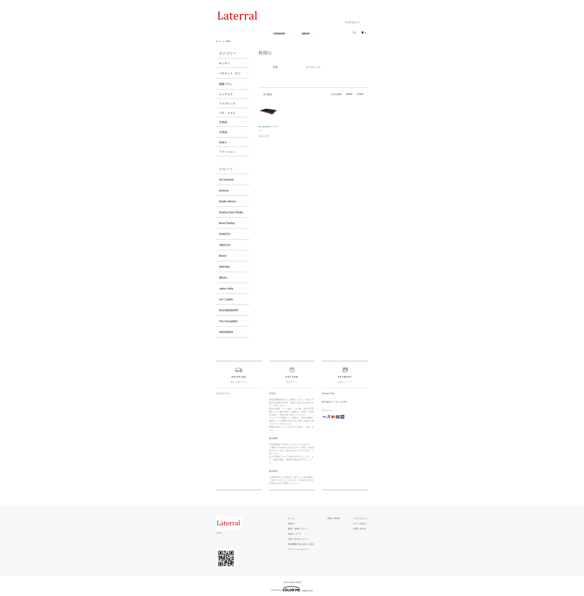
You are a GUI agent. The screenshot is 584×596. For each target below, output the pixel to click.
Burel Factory (227, 223)
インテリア (226, 94)
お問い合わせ (359, 528)
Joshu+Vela (226, 288)
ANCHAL (224, 266)
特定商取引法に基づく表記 (301, 543)
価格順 (349, 93)
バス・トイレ (227, 113)
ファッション (227, 151)
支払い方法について (297, 538)
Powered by (276, 590)
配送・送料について (297, 528)
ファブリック (227, 103)
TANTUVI (224, 245)
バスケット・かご (230, 73)
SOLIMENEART (229, 310)
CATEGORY (279, 33)
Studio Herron (227, 201)
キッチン (224, 63)
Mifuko (223, 277)
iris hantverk (226, 179)
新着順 (360, 93)
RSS (329, 518)
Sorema (224, 190)
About (291, 523)
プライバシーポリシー (298, 549)
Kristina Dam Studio (231, 212)
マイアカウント (352, 22)
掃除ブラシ (226, 84)
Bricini (222, 256)
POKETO (224, 234)
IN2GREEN (226, 332)
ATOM (336, 518)
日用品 (223, 132)
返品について (294, 533)
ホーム (218, 41)
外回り (228, 41)
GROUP (305, 33)
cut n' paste (226, 299)
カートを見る (359, 523)
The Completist (228, 321)
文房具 (223, 122)
